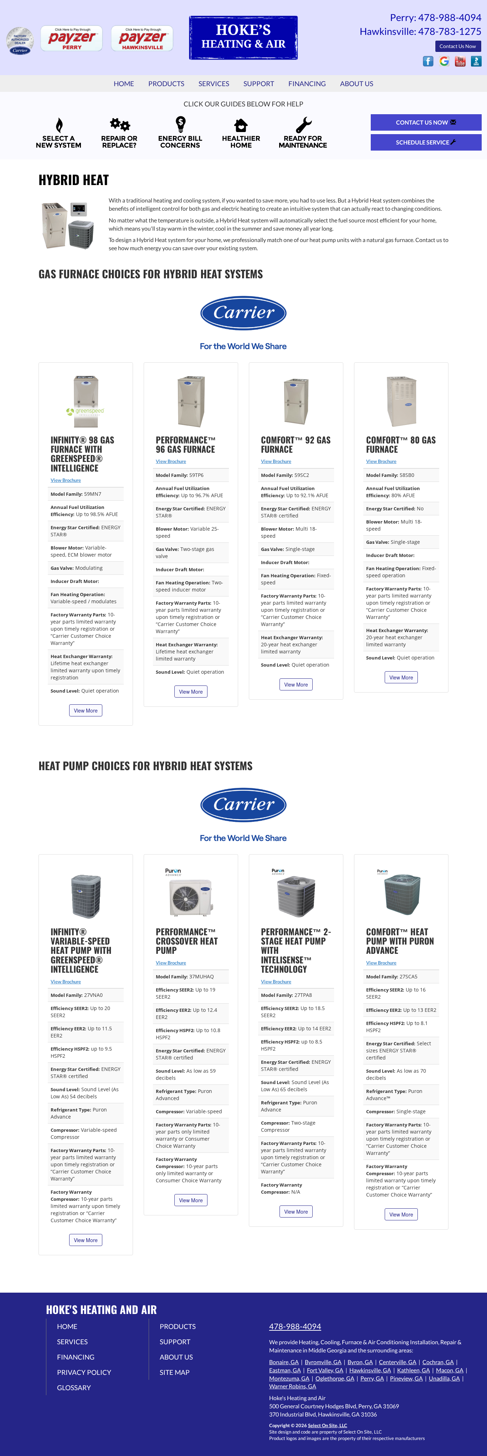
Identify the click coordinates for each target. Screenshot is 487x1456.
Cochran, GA (438, 1361)
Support (259, 83)
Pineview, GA (406, 1378)
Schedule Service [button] (423, 142)
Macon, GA (449, 1370)
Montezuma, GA (289, 1378)
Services (214, 83)
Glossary (74, 1387)
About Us (356, 83)
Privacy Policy (84, 1372)
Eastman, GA (285, 1370)
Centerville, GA (397, 1361)
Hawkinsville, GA (370, 1370)
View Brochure (66, 480)
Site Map (175, 1372)
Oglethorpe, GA (335, 1378)
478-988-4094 (295, 1326)
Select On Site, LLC (327, 1425)
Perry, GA (372, 1378)
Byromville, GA (323, 1361)
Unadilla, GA (444, 1378)
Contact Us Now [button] (458, 46)
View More (86, 710)
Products (166, 83)
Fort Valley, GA (325, 1370)
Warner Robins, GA (292, 1386)
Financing (307, 83)
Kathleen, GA (413, 1370)
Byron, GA (360, 1361)
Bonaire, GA (284, 1361)
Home (124, 83)
